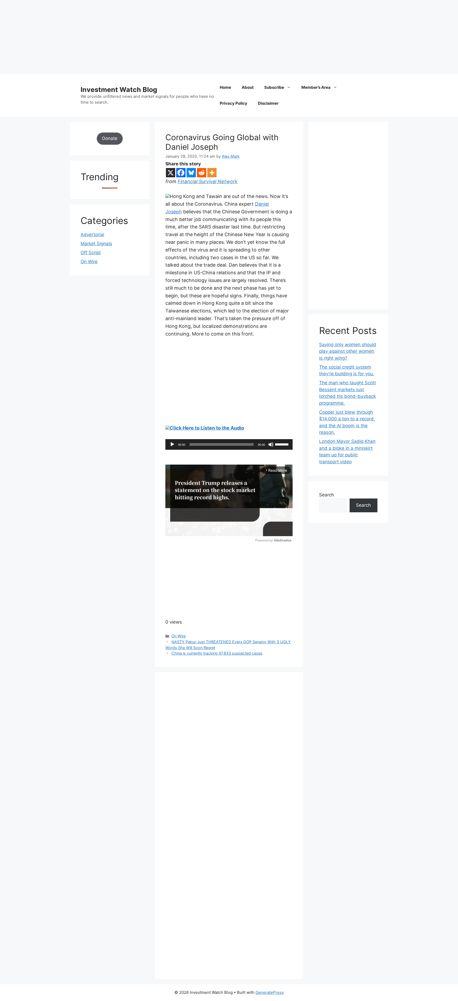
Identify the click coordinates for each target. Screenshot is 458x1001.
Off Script (91, 252)
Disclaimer (268, 103)
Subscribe (274, 87)
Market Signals (96, 243)
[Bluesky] (191, 172)
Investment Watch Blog (119, 90)
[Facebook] (181, 172)
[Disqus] (229, 756)
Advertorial (92, 234)
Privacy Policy (233, 103)
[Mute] (271, 444)
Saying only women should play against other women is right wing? (347, 351)
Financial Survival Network (207, 181)
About (248, 87)
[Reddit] (201, 172)
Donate (109, 138)
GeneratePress (270, 992)
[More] (212, 172)
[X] (170, 172)
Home (225, 87)
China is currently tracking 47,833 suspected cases (216, 653)
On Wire (178, 636)
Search (326, 494)
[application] (229, 444)
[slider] (282, 444)
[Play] (172, 444)
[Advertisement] (159, 37)
